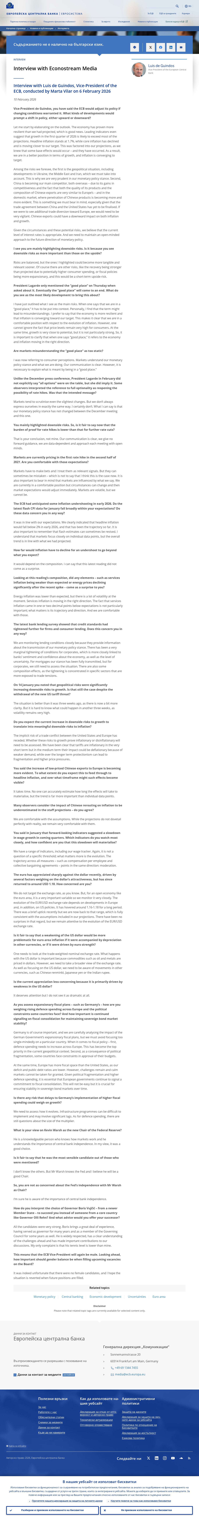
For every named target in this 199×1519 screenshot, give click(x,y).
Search (177, 6)
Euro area (159, 1297)
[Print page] (134, 47)
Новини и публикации (148, 22)
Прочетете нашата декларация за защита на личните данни (67, 1501)
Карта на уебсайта (17, 1446)
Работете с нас (47, 1412)
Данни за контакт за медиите (39, 1374)
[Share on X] (150, 47)
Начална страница (15, 29)
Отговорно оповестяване (96, 1425)
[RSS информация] (189, 1458)
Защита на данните (134, 1412)
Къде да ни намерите (51, 1432)
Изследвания (124, 22)
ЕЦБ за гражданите (167, 14)
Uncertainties (137, 1297)
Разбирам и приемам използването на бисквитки (52, 1510)
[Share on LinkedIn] (171, 47)
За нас (42, 1407)
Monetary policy (44, 1297)
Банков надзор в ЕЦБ (175, 22)
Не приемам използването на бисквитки (146, 1510)
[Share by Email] (181, 47)
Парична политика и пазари (23, 22)
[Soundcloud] (181, 1458)
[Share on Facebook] (160, 47)
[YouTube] (172, 1458)
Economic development (105, 1297)
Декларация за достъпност (139, 1433)
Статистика (88, 22)
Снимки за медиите (50, 1422)
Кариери (186, 14)
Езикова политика (133, 1438)
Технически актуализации (96, 1420)
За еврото (105, 22)
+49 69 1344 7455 (126, 1368)
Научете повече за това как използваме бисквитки (141, 1501)
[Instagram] (164, 1458)
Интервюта (63, 29)
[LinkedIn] (156, 1458)
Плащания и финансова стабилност (59, 22)
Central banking (72, 1297)
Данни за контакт (49, 1427)
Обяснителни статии (51, 1417)
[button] (182, 6)
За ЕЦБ (151, 14)
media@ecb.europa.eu (130, 1374)
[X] (148, 1458)
